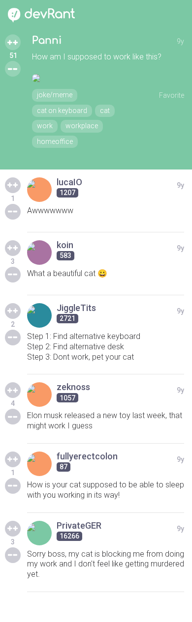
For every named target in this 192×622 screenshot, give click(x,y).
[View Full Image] (108, 78)
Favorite (171, 95)
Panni (47, 40)
